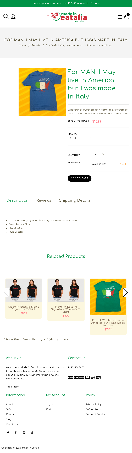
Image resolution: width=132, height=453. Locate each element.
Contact (11, 414)
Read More (12, 387)
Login (49, 404)
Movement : (75, 162)
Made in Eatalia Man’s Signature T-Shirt (23, 308)
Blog (8, 419)
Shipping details (75, 200)
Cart (48, 409)
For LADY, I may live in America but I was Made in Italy (108, 323)
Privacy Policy (93, 404)
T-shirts (36, 45)
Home (22, 45)
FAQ (8, 409)
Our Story (12, 424)
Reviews (43, 200)
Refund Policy (94, 409)
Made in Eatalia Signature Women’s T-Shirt (66, 309)
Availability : (100, 164)
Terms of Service (96, 414)
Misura (72, 134)
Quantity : (74, 155)
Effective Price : (78, 121)
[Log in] (13, 17)
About (9, 404)
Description (17, 200)
